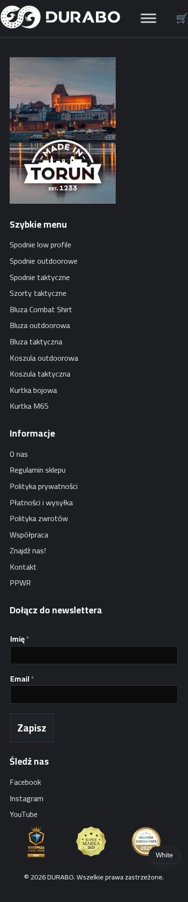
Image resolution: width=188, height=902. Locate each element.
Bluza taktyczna (36, 341)
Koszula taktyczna (40, 373)
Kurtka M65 (29, 406)
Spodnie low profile (40, 244)
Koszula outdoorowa (44, 358)
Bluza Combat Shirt (41, 309)
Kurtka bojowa (33, 390)
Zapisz (31, 728)
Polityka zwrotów (39, 518)
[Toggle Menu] (148, 18)
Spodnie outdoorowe (44, 261)
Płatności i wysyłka (41, 502)
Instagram (26, 798)
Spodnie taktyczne (40, 277)
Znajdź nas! (28, 550)
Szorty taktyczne (38, 293)
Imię (19, 639)
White (164, 855)
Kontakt (23, 567)
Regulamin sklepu (38, 470)
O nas (19, 454)
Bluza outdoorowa (40, 325)
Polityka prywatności (44, 486)
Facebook (25, 782)
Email (22, 679)
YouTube (24, 814)
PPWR (20, 582)
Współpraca (29, 534)
